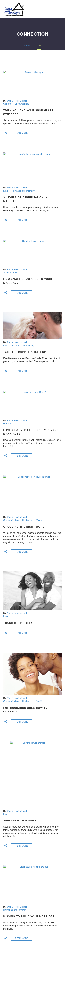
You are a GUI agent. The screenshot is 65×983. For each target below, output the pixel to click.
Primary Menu (59, 9)
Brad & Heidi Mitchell (16, 100)
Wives (39, 520)
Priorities (40, 701)
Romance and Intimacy (23, 190)
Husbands (27, 520)
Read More (21, 132)
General (7, 103)
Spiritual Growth (11, 272)
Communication (11, 520)
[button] (5, 133)
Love (5, 190)
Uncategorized (22, 103)
